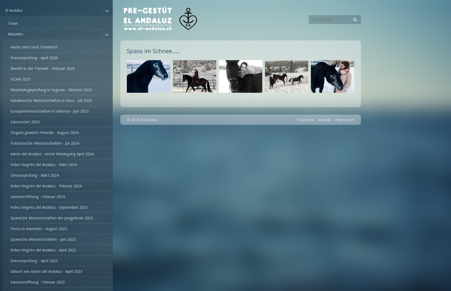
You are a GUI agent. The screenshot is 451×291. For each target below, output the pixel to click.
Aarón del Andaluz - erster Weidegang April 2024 (52, 153)
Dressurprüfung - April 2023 (34, 260)
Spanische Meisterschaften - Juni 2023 (42, 239)
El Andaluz (14, 10)
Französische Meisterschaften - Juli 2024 (44, 143)
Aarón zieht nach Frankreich (34, 47)
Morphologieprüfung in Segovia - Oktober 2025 (51, 89)
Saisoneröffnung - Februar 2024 (37, 196)
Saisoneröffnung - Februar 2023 (37, 282)
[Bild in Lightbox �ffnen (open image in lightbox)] (148, 76)
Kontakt (324, 119)
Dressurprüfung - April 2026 (34, 57)
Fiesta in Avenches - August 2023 (38, 228)
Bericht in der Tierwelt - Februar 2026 (42, 68)
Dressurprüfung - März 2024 (34, 175)
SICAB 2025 (20, 79)
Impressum (344, 119)
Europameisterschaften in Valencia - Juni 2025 (49, 111)
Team (13, 23)
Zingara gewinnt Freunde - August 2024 (44, 132)
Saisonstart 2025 (24, 121)
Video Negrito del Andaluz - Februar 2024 (46, 185)
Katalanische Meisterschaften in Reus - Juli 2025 (51, 100)
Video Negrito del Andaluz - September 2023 (49, 207)
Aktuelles (15, 34)
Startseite (305, 119)
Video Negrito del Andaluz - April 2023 (43, 249)
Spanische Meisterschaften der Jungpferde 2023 (51, 217)
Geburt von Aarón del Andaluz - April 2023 (46, 271)
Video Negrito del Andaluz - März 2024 (43, 164)
